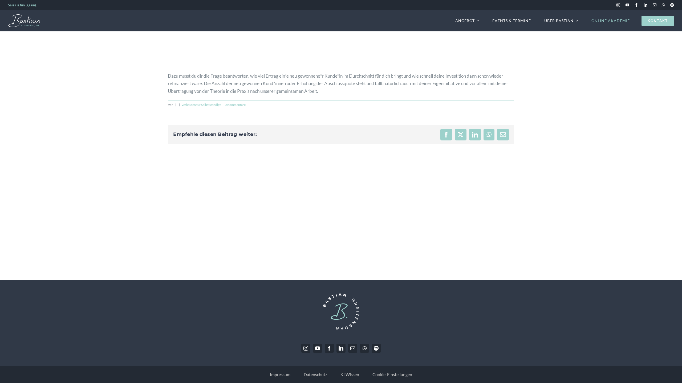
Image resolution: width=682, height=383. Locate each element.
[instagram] (618, 5)
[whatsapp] (663, 5)
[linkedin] (645, 5)
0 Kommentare (235, 105)
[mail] (654, 5)
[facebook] (636, 5)
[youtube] (627, 5)
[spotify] (672, 5)
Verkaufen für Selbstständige (201, 105)
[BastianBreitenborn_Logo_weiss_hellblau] (24, 16)
